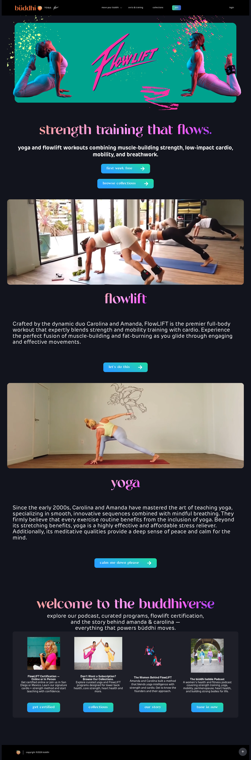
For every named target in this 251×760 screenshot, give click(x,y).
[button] (112, 8)
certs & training (135, 8)
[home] (37, 8)
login (231, 8)
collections (158, 8)
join (176, 8)
